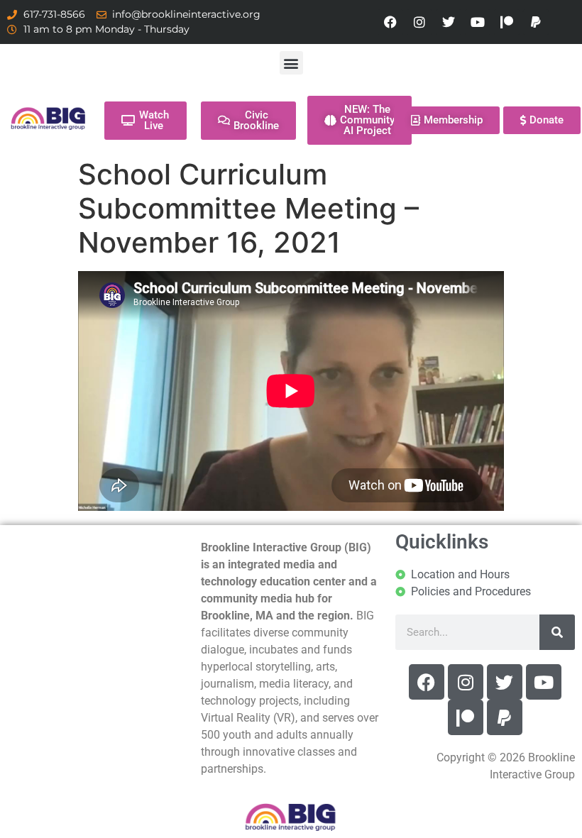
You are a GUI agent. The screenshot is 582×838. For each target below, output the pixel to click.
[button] (291, 63)
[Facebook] (390, 22)
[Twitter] (448, 22)
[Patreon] (507, 22)
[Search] (557, 632)
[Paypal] (536, 22)
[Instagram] (419, 22)
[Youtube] (477, 22)
